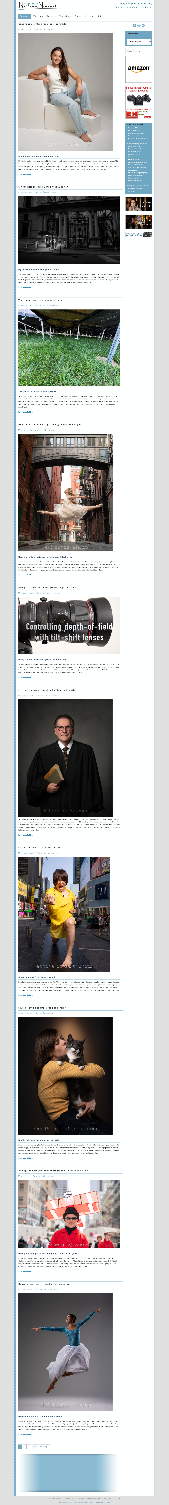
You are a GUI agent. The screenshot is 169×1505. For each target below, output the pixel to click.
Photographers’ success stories (138, 138)
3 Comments (53, 853)
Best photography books (136, 133)
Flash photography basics (136, 175)
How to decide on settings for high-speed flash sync (49, 424)
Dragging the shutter (134, 151)
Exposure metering (134, 159)
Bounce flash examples (135, 165)
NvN (75, 1502)
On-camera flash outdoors (136, 157)
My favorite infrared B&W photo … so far (43, 186)
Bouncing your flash (134, 154)
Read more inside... (25, 174)
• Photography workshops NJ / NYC (138, 186)
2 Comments (51, 430)
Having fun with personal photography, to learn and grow (53, 1170)
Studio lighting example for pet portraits (43, 1007)
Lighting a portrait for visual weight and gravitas (48, 690)
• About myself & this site (134, 128)
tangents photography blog (136, 3)
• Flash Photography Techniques (137, 144)
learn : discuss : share (133, 7)
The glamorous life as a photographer (41, 300)
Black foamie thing (134, 136)
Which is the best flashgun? (137, 167)
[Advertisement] (69, 1473)
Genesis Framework (87, 1502)
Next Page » (44, 1447)
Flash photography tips (135, 180)
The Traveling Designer (111, 1498)
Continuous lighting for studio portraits (42, 23)
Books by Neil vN (133, 130)
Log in (107, 1502)
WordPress (99, 1502)
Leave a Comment (51, 192)
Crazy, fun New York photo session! (39, 847)
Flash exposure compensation (138, 162)
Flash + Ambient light (135, 149)
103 (35, 1447)
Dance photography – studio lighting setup (44, 1284)
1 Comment (49, 29)
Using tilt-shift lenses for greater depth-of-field (47, 587)
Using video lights (134, 178)
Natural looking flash (134, 146)
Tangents (40, 6)
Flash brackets (133, 170)
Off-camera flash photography (137, 173)
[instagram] (138, 26)
